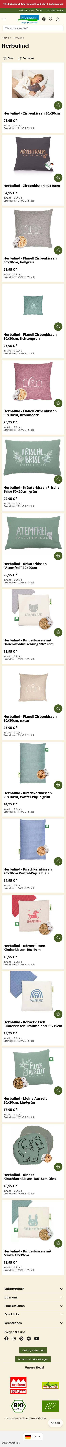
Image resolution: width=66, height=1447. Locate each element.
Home (5, 37)
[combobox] (33, 28)
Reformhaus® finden (31, 10)
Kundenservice (55, 10)
